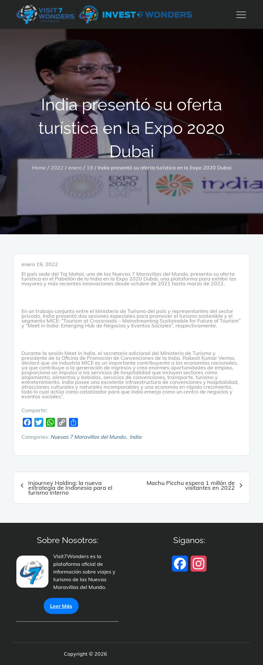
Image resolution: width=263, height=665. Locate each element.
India (135, 437)
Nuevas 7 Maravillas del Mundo (87, 437)
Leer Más (61, 606)
